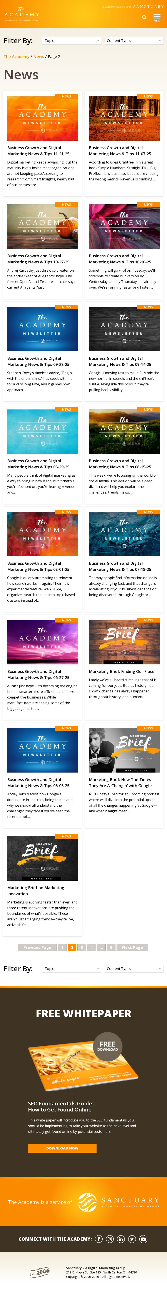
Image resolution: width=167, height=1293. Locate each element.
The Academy (16, 56)
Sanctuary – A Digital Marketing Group (95, 1268)
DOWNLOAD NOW (62, 1148)
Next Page (132, 947)
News (38, 56)
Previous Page (37, 947)
